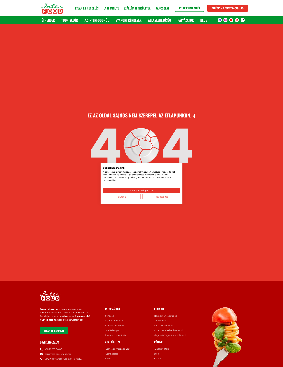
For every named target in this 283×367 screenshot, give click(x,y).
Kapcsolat (162, 8)
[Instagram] (225, 20)
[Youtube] (231, 20)
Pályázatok (186, 20)
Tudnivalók (69, 20)
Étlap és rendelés (87, 8)
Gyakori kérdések (128, 20)
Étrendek (48, 20)
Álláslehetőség (159, 20)
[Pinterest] (237, 20)
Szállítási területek (137, 8)
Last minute (111, 8)
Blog (203, 20)
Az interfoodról (97, 20)
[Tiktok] (243, 20)
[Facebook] (220, 20)
